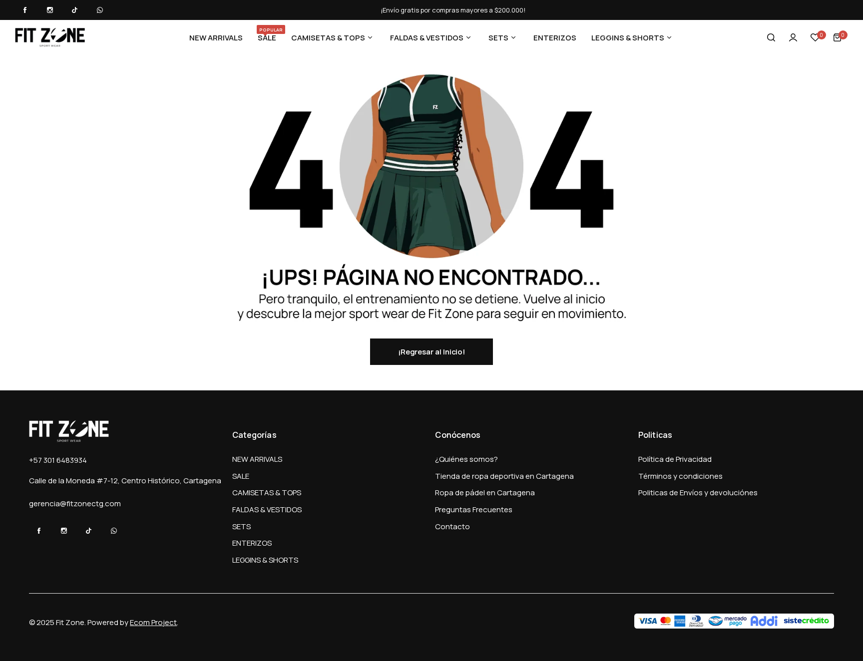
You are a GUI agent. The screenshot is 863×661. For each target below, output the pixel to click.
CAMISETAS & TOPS (266, 492)
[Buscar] (771, 37)
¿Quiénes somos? (466, 459)
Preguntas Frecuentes (473, 509)
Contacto (452, 526)
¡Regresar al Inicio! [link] (431, 351)
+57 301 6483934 (58, 460)
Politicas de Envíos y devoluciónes (698, 492)
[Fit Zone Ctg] (50, 37)
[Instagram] (50, 10)
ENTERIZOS (252, 543)
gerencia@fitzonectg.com (75, 503)
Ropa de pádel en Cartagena (485, 492)
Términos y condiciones (680, 476)
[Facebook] (25, 10)
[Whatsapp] (100, 10)
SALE (240, 476)
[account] (793, 37)
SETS (241, 526)
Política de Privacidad (675, 459)
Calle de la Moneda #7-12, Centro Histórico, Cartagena (125, 480)
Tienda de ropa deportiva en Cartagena (504, 476)
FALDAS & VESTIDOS (267, 509)
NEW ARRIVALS (257, 459)
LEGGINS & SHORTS (265, 560)
